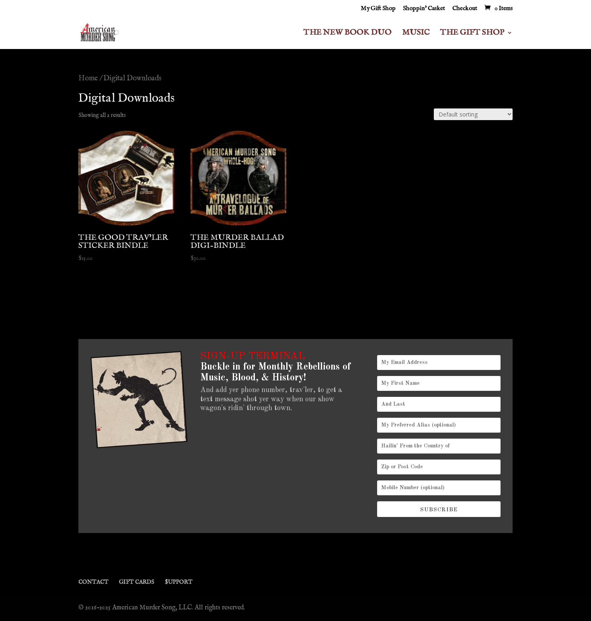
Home (88, 78)
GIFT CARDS (136, 582)
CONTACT (93, 582)
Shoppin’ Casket (424, 8)
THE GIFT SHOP (472, 33)
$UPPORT (179, 582)
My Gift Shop (378, 8)
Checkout (464, 8)
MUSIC (416, 33)
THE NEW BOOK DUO (348, 33)
